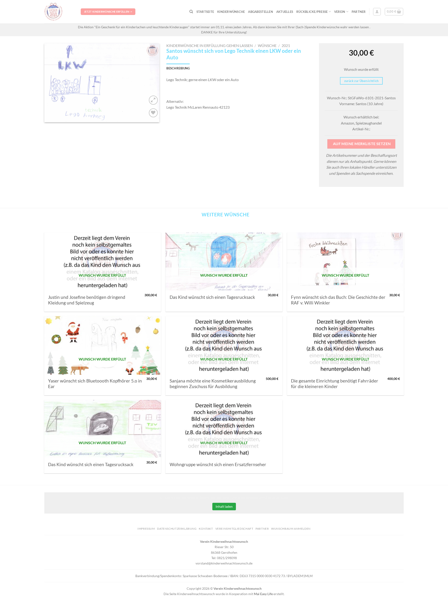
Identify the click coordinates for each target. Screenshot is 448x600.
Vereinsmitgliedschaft (234, 528)
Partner (359, 12)
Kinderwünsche (231, 12)
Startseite (205, 12)
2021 (286, 45)
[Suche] (191, 11)
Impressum (146, 528)
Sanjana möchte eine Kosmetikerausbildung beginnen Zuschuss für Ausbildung (213, 383)
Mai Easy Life (263, 594)
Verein (339, 12)
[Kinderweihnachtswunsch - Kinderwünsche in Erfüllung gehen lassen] (59, 11)
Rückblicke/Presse (312, 12)
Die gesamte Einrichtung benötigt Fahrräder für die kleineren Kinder (334, 383)
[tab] (178, 68)
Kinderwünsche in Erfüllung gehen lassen (209, 45)
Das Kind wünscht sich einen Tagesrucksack (212, 297)
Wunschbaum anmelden (291, 528)
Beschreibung (178, 68)
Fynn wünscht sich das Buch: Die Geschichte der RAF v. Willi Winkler (338, 300)
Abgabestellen (260, 12)
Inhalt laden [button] (224, 506)
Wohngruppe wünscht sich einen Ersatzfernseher (218, 464)
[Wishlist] (153, 113)
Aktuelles (284, 12)
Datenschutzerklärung (176, 528)
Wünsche (267, 45)
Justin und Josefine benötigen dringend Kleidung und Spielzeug (86, 300)
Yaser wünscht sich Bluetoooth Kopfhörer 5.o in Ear (95, 383)
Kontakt (206, 528)
